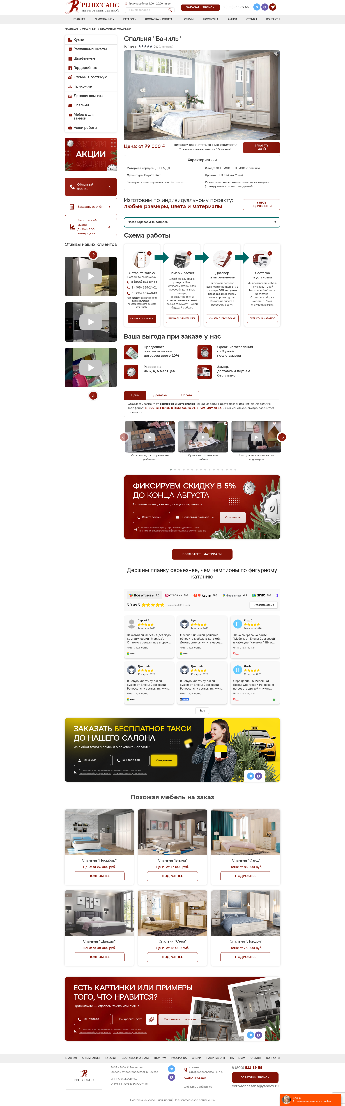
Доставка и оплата (158, 19)
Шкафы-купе (84, 58)
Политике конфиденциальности (154, 531)
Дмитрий (197, 666)
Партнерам (237, 1058)
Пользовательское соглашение (194, 1100)
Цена (135, 395)
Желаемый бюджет (196, 517)
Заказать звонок (200, 7)
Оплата (186, 395)
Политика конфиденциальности (151, 1100)
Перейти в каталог (262, 318)
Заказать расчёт (261, 147)
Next (93, 395)
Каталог (128, 19)
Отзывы (251, 19)
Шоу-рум (188, 19)
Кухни (79, 40)
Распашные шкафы (90, 49)
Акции (232, 19)
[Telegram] (257, 7)
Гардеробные (85, 68)
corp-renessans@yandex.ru (255, 1086)
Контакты (273, 19)
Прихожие (83, 86)
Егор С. (248, 620)
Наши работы (85, 128)
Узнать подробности (262, 205)
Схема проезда (195, 1078)
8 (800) (247, 1068)
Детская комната (89, 96)
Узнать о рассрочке (222, 318)
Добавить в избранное (198, 1087)
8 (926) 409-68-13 (235, 11)
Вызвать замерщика (182, 318)
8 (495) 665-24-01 (235, 2)
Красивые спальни (115, 29)
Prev (93, 254)
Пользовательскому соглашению (189, 531)
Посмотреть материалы (202, 554)
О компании (103, 19)
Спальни (89, 29)
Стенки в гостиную (90, 77)
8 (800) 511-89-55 (236, 7)
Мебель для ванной (84, 116)
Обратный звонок (255, 1077)
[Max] (264, 7)
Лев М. (248, 666)
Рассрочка (210, 19)
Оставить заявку (142, 319)
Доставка (160, 395)
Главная (79, 19)
